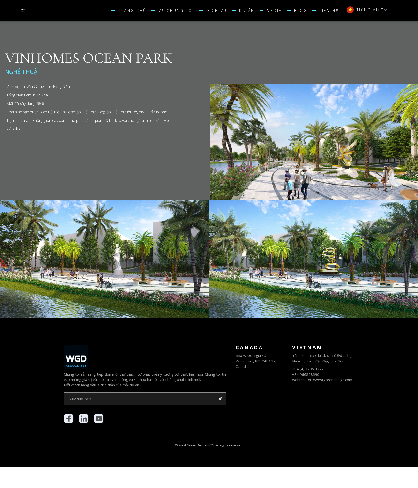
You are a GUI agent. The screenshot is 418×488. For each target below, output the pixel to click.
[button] (215, 11)
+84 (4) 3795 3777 (308, 368)
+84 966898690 (305, 374)
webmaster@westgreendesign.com (322, 379)
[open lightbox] (314, 142)
